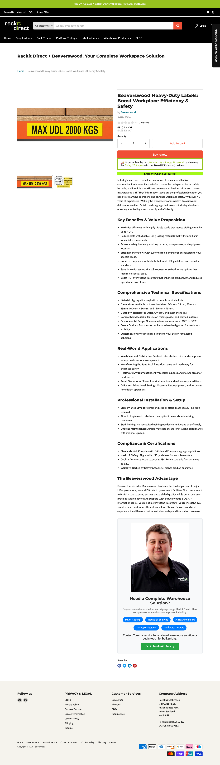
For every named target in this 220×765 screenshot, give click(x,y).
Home (7, 38)
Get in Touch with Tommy (160, 646)
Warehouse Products (116, 38)
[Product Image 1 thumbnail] (35, 181)
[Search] (177, 25)
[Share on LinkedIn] (130, 666)
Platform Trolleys (66, 38)
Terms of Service (73, 709)
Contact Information (75, 713)
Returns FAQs (42, 12)
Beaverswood (128, 112)
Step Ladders (24, 38)
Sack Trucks (44, 38)
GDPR (68, 699)
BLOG (139, 38)
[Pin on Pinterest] (135, 666)
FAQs (31, 12)
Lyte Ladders (89, 38)
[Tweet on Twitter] (124, 666)
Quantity (121, 136)
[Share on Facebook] (119, 666)
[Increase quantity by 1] (145, 143)
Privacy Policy (72, 704)
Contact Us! (9, 12)
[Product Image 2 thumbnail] (63, 181)
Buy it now (160, 155)
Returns (68, 728)
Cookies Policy (72, 718)
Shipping (69, 723)
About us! (21, 12)
